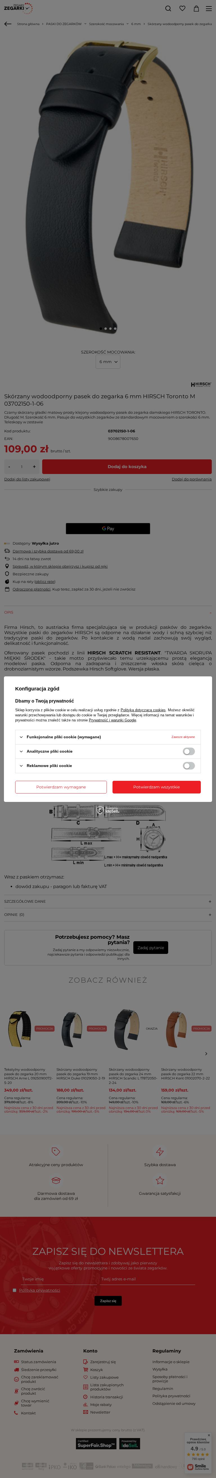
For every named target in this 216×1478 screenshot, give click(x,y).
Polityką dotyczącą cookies (143, 710)
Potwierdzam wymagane (61, 787)
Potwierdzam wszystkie (156, 787)
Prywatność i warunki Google (112, 720)
